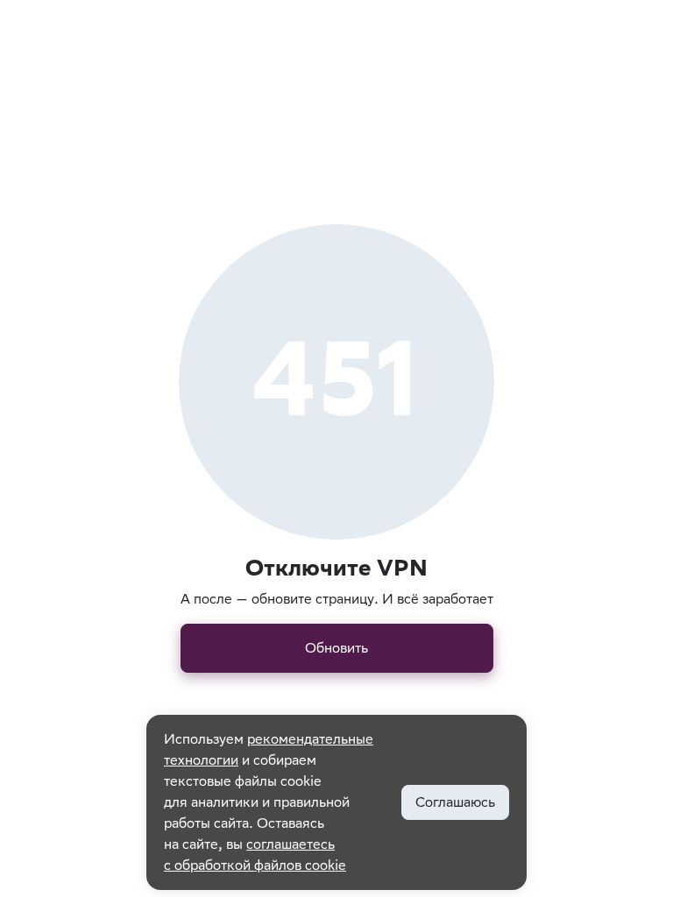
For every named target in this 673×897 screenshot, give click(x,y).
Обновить (336, 648)
